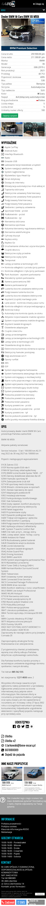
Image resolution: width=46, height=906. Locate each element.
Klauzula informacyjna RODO (15, 829)
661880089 (11, 749)
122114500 (22, 677)
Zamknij (40, 894)
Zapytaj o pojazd (10, 115)
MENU (3, 10)
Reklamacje (6, 832)
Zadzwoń (9, 902)
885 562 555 (17, 671)
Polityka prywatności (11, 823)
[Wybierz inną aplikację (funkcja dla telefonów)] (32, 726)
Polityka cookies (9, 826)
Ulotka (8, 736)
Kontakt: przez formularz (13, 886)
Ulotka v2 (10, 740)
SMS (22, 902)
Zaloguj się (39, 3)
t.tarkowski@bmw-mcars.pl (20, 745)
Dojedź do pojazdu (33, 902)
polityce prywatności (15, 897)
